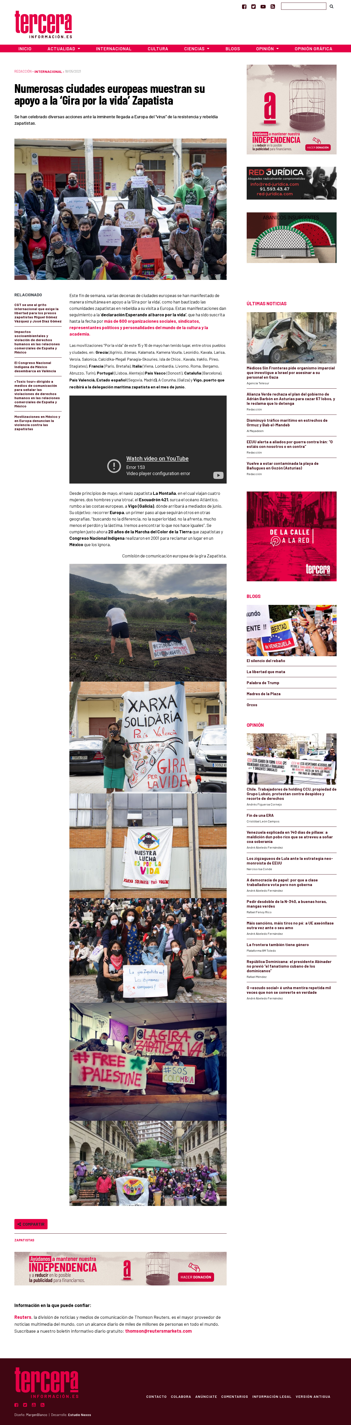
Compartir (32, 1224)
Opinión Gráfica (313, 48)
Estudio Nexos (79, 1415)
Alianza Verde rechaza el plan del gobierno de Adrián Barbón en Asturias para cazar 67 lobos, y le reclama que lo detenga (291, 399)
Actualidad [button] (62, 48)
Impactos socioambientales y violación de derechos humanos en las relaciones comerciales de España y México (37, 341)
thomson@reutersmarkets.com (158, 1331)
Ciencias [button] (195, 48)
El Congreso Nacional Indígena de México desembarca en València (35, 366)
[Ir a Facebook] (244, 6)
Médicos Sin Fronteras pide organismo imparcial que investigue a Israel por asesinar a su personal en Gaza (291, 372)
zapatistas (24, 1240)
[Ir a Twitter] (253, 6)
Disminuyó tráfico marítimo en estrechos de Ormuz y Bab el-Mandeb (287, 422)
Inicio (25, 48)
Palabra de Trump (263, 682)
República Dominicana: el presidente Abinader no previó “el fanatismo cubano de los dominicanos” (289, 966)
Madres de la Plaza (264, 693)
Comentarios (234, 1396)
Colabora (181, 1396)
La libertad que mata (266, 671)
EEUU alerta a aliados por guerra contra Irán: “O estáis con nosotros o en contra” (290, 444)
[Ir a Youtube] (263, 6)
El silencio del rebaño (266, 660)
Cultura (158, 48)
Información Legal (272, 1396)
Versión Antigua (313, 1396)
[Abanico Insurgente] (292, 247)
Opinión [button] (265, 48)
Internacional (114, 48)
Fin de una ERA (260, 815)
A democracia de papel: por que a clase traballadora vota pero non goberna (282, 882)
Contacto (156, 1396)
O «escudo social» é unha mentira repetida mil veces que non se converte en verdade (289, 990)
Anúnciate (206, 1396)
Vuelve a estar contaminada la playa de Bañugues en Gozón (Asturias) (283, 465)
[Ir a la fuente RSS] (273, 6)
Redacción (23, 71)
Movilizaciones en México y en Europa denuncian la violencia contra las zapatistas (37, 422)
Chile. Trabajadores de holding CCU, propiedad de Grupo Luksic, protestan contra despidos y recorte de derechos (292, 794)
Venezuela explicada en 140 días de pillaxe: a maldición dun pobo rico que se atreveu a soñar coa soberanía (290, 837)
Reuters (22, 1317)
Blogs (233, 48)
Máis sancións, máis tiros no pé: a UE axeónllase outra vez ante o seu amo (290, 925)
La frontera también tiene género (278, 944)
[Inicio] (43, 23)
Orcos (252, 704)
